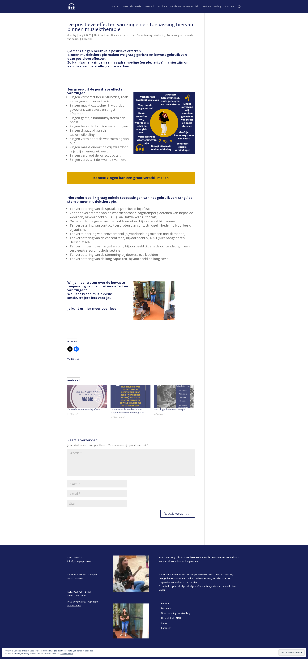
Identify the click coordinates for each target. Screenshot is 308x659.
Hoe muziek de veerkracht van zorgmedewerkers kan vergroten (127, 411)
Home (115, 6)
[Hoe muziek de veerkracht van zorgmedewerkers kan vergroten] (130, 396)
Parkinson (166, 627)
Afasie (97, 35)
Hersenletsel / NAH (171, 618)
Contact (229, 6)
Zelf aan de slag (212, 6)
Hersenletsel (129, 35)
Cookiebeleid (66, 653)
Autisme (105, 35)
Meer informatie (132, 6)
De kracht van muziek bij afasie (83, 409)
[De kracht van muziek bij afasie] (87, 396)
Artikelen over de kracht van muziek (178, 6)
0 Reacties (87, 38)
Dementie (116, 35)
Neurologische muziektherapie (169, 409)
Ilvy (74, 35)
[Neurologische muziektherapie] (174, 396)
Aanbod (149, 6)
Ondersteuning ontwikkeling (151, 35)
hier (87, 308)
